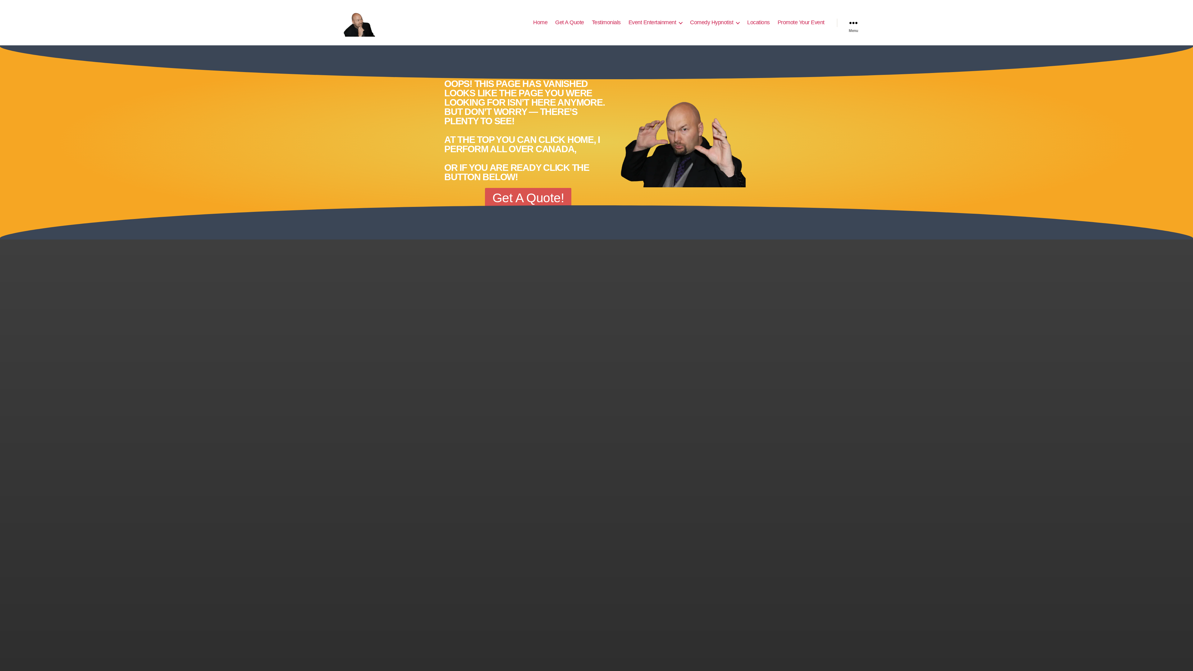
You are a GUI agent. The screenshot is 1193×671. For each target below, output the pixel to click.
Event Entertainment (652, 22)
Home (540, 22)
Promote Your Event (801, 22)
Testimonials (606, 22)
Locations (758, 22)
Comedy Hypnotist (711, 22)
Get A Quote (569, 22)
